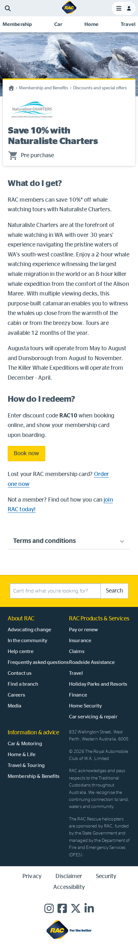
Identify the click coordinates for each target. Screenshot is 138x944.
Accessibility (69, 887)
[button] (17, 24)
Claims (76, 651)
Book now (26, 453)
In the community (27, 640)
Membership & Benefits (34, 776)
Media (15, 705)
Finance (78, 695)
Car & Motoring (25, 743)
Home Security (85, 705)
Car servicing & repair (93, 716)
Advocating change (29, 629)
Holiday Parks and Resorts (98, 684)
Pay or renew (83, 629)
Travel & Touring (26, 765)
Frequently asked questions (38, 662)
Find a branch (23, 684)
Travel (76, 673)
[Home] (69, 13)
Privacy (31, 876)
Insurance (80, 640)
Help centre (20, 651)
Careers (16, 695)
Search (114, 591)
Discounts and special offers (100, 88)
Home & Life (21, 754)
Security (106, 876)
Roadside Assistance (92, 662)
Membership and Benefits (43, 88)
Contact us (19, 673)
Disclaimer (69, 876)
